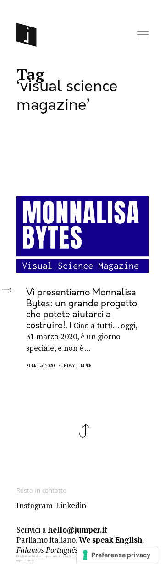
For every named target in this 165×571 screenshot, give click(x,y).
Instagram (34, 505)
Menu (143, 35)
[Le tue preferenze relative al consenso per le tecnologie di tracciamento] (117, 555)
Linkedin (71, 505)
